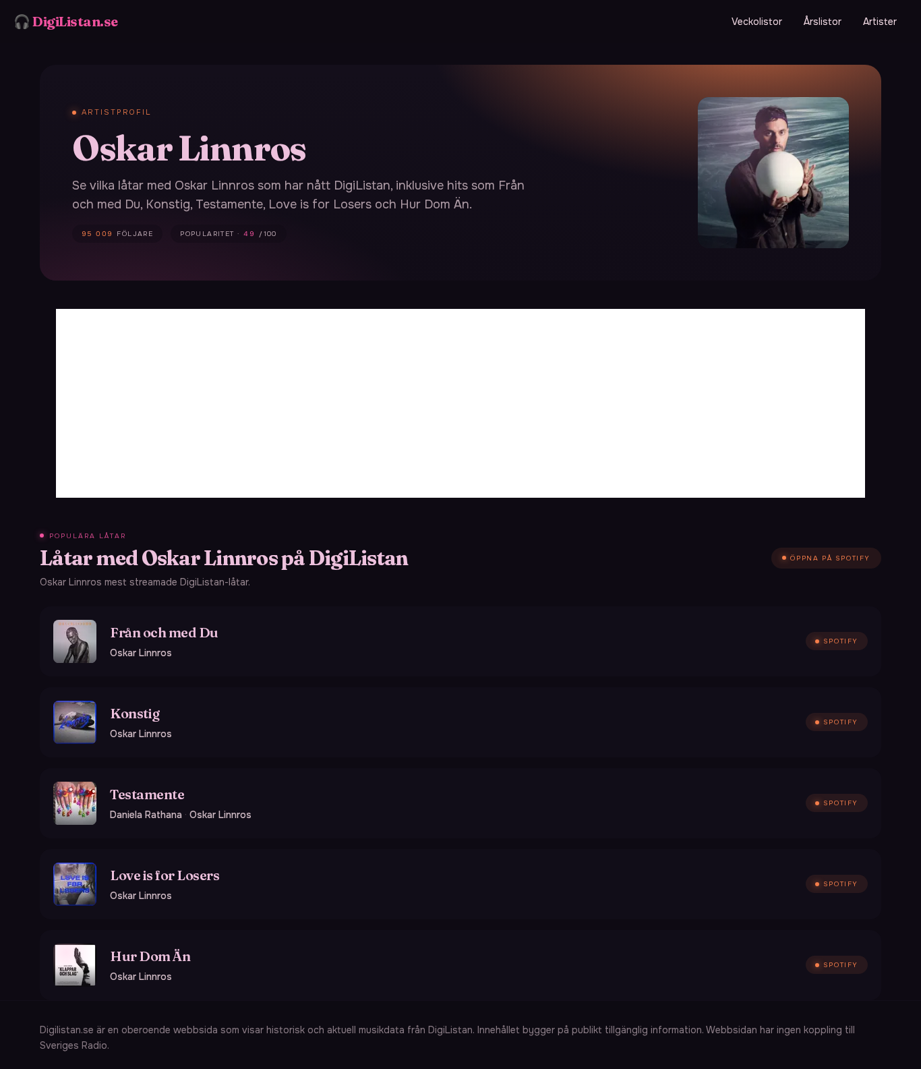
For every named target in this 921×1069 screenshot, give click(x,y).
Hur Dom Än (150, 956)
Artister (880, 22)
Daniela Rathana (146, 815)
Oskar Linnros (141, 653)
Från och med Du (164, 632)
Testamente (147, 794)
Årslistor (822, 22)
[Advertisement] (460, 403)
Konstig (135, 713)
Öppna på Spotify (830, 558)
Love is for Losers (164, 875)
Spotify (840, 641)
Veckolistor (757, 22)
